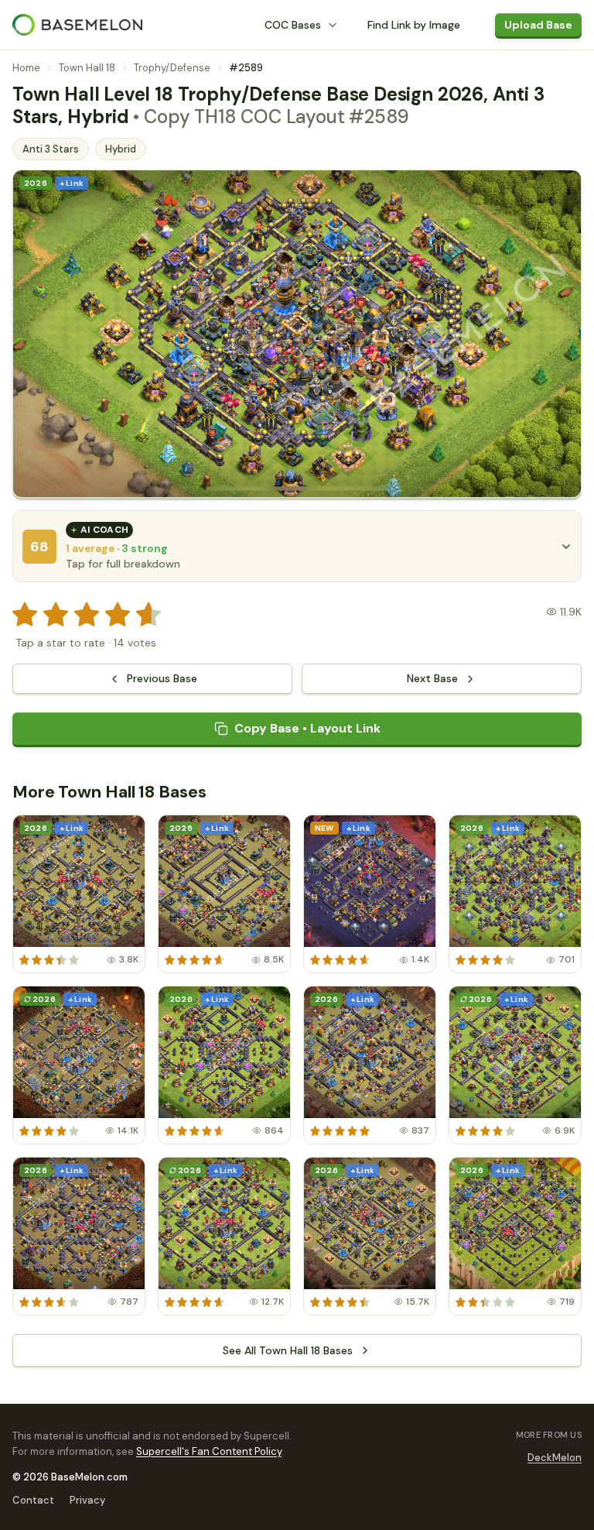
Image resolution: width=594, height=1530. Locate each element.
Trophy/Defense (172, 68)
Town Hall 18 (87, 68)
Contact (33, 1500)
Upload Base (538, 25)
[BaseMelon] (77, 25)
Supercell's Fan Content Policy (209, 1451)
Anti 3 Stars (50, 149)
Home (26, 68)
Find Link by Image (413, 25)
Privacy (87, 1500)
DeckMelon (554, 1457)
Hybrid (120, 149)
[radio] (25, 615)
